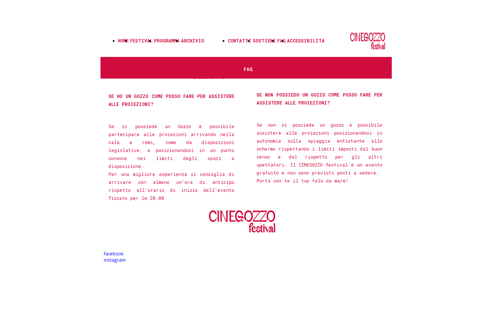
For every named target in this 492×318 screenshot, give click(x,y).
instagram (115, 260)
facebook (114, 254)
